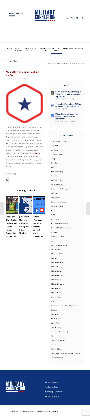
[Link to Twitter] (77, 18)
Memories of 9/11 (57, 254)
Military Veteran (56, 293)
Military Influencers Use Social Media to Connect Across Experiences (38, 227)
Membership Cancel (51, 387)
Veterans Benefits (57, 358)
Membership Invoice (52, 396)
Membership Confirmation (54, 392)
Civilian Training (57, 171)
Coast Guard (55, 176)
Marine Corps (55, 249)
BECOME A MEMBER (16, 13)
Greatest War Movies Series (60, 228)
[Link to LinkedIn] (67, 18)
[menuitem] (9, 50)
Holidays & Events (57, 236)
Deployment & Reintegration (61, 189)
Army (53, 159)
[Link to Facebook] (82, 18)
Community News (57, 180)
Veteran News (55, 345)
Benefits (54, 163)
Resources (54, 314)
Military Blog (11, 61)
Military (54, 258)
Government (55, 219)
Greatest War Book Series (59, 223)
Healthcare (54, 232)
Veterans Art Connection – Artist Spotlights (65, 353)
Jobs (52, 241)
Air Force (54, 150)
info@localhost (35, 153)
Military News (56, 280)
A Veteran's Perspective (59, 141)
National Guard (56, 297)
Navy (53, 301)
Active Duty (55, 145)
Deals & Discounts (57, 184)
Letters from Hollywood (59, 245)
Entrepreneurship (57, 206)
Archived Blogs (22, 79)
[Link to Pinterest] (72, 18)
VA (52, 336)
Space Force (55, 323)
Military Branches (57, 262)
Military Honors (56, 275)
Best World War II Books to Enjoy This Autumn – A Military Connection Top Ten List (11, 227)
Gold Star (54, 215)
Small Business (56, 319)
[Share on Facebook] (6, 180)
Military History (56, 271)
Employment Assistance (59, 202)
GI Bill (53, 210)
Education (54, 193)
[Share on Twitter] (7, 180)
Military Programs (57, 284)
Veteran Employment (58, 340)
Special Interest (56, 327)
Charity (53, 167)
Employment (55, 198)
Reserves (54, 310)
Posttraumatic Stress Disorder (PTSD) (64, 306)
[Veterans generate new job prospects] (2, 208)
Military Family (56, 267)
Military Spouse (56, 288)
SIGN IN (12, 16)
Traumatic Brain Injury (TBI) (61, 332)
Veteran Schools (56, 349)
